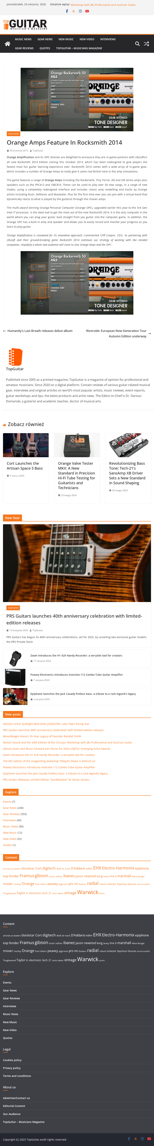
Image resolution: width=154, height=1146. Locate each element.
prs (71, 884)
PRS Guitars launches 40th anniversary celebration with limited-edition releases (74, 619)
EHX (97, 868)
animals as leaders (12, 868)
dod (59, 868)
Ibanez (69, 875)
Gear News (45, 39)
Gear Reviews (24, 48)
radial (93, 883)
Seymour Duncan (126, 884)
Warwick (87, 892)
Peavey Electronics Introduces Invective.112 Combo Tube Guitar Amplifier (76, 674)
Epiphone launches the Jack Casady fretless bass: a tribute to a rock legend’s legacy (83, 694)
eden (89, 868)
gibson (41, 876)
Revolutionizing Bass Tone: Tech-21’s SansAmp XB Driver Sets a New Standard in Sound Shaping (127, 473)
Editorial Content (14, 1106)
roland (102, 884)
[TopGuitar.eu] (7, 43)
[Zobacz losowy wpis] (146, 43)
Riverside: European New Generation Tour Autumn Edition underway (116, 333)
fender (14, 876)
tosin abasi (57, 893)
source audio (143, 884)
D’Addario (78, 868)
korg (100, 876)
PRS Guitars (80, 884)
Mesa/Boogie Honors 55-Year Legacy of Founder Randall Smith (42, 736)
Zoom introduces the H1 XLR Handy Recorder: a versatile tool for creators (76, 655)
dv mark (66, 868)
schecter (111, 884)
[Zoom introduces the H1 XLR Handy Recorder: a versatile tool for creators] (15, 658)
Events (7, 801)
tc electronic (34, 893)
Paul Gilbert (41, 884)
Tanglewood (9, 893)
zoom (102, 893)
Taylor (21, 893)
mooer (8, 884)
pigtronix (63, 884)
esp (5, 876)
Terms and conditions (17, 1076)
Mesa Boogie (138, 876)
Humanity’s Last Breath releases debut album (40, 331)
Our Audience (11, 1114)
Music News (23, 39)
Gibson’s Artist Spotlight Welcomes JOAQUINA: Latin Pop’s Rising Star (46, 724)
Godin (52, 876)
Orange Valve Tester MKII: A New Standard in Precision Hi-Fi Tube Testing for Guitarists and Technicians (76, 475)
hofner (59, 876)
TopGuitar (38, 150)
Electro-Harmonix (118, 868)
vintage (70, 892)
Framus (27, 875)
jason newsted (85, 876)
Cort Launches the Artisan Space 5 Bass (25, 466)
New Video (87, 39)
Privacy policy (12, 1068)
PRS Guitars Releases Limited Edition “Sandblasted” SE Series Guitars (46, 779)
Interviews (108, 39)
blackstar (28, 868)
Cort (38, 868)
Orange (28, 883)
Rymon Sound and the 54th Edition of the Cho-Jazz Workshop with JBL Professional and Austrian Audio (103, 6)
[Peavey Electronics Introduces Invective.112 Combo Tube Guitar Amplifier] (15, 677)
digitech (49, 868)
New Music (66, 39)
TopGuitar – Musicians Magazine (79, 48)
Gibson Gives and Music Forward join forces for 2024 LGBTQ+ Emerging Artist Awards (56, 748)
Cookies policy (12, 1060)
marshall (124, 876)
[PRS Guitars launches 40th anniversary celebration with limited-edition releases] (77, 563)
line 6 (113, 876)
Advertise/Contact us (16, 1098)
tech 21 (46, 893)
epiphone (142, 868)
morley (17, 884)
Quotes (45, 48)
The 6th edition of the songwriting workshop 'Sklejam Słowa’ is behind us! (49, 761)
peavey (53, 884)
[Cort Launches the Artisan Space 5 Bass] (26, 436)
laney (106, 876)
